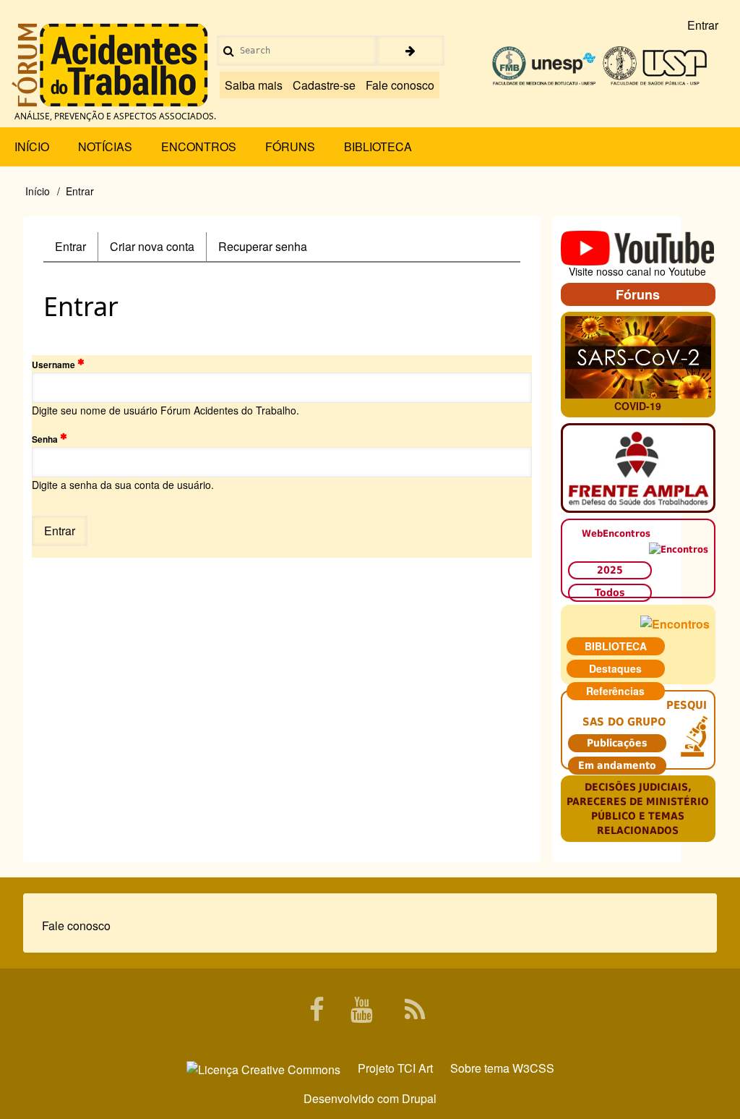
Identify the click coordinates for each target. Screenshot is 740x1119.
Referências (615, 691)
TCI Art (415, 1068)
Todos (610, 592)
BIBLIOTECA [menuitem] (378, 146)
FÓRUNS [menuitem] (290, 146)
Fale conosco (400, 85)
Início (37, 191)
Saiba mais (254, 85)
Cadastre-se (324, 85)
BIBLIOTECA (616, 646)
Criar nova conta (152, 246)
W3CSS (533, 1068)
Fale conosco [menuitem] (76, 925)
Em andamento (617, 765)
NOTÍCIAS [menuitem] (105, 146)
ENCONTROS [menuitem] (198, 146)
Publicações (617, 743)
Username (53, 364)
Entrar (76, 249)
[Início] (110, 65)
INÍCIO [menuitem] (31, 146)
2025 (610, 570)
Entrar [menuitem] (702, 25)
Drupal (419, 1098)
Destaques (615, 668)
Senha (45, 439)
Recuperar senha (262, 246)
